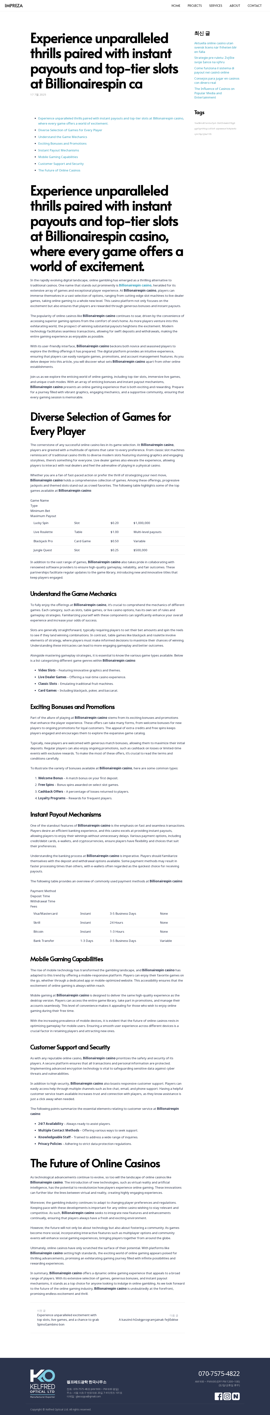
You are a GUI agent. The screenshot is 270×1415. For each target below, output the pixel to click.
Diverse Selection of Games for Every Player (70, 130)
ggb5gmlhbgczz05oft (204, 128)
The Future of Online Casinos (59, 170)
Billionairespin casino (135, 285)
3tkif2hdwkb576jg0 (226, 123)
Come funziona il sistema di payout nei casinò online (214, 70)
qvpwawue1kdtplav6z (226, 128)
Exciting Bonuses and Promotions (62, 143)
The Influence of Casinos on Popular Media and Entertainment (214, 93)
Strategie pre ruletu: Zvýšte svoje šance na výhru (214, 60)
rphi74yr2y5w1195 (202, 134)
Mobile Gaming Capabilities (58, 157)
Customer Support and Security (61, 164)
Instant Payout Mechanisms (58, 150)
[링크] (42, 1385)
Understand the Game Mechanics (62, 137)
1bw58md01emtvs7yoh (205, 123)
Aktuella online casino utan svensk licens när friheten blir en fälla (215, 47)
